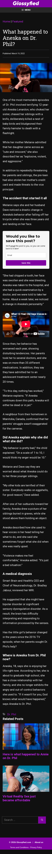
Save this (26, 263)
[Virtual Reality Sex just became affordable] (26, 789)
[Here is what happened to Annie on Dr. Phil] (26, 747)
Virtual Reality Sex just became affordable (19, 798)
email (12, 246)
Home (6, 21)
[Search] (42, 820)
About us (39, 842)
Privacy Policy (36, 847)
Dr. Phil (11, 714)
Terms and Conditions (19, 847)
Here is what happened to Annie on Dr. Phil (26, 756)
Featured (17, 21)
